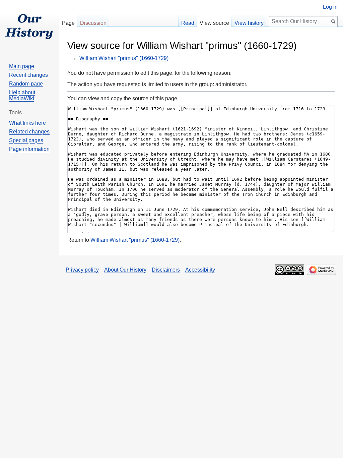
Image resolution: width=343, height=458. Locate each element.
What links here (27, 123)
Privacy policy (82, 270)
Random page (26, 84)
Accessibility (200, 270)
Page (68, 23)
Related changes (29, 131)
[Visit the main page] (29, 27)
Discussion (93, 23)
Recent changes (28, 75)
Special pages (26, 140)
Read (187, 23)
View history (249, 23)
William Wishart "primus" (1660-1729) (123, 58)
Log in (330, 7)
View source (214, 23)
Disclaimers (166, 270)
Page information (29, 149)
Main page (21, 66)
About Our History (125, 270)
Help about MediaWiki (22, 95)
